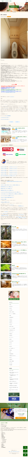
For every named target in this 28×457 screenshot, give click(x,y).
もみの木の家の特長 (4, 439)
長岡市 (10, 429)
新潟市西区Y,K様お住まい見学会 (10, 92)
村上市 (25, 429)
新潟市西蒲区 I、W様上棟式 (10, 88)
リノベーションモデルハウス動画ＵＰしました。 (7, 195)
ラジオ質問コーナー (12, 348)
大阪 (11, 451)
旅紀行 (11, 339)
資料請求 (2, 446)
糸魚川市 (8, 430)
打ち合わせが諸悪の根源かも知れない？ (14, 387)
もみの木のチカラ (4, 440)
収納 (10, 304)
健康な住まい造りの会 (12, 355)
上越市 (13, 429)
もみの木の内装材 (4, 441)
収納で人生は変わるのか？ (13, 381)
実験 (10, 315)
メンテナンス (9, 16)
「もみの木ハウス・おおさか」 (13, 168)
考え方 (11, 357)
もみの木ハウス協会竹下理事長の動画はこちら (7, 197)
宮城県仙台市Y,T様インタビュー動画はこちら (7, 190)
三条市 (16, 429)
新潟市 (6, 429)
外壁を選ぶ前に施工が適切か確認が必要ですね (14, 379)
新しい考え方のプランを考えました (14, 390)
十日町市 (5, 430)
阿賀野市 (11, 430)
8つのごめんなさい (3, 442)
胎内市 (15, 429)
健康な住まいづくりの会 (4, 215)
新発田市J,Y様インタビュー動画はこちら (6, 188)
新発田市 (20, 429)
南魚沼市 (3, 430)
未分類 (11, 308)
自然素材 (11, 364)
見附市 (12, 430)
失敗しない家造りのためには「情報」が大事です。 (14, 372)
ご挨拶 (11, 324)
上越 (18, 451)
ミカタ (15, 453)
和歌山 (15, 451)
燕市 (23, 429)
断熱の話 (11, 333)
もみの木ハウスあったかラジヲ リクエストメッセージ (14, 181)
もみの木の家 (2, 438)
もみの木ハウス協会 (3, 168)
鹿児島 (9, 451)
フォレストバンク (5, 213)
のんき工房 (6, 211)
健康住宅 (11, 359)
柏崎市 (22, 429)
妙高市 (12, 429)
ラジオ (11, 344)
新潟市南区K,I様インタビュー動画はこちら (7, 186)
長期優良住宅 (11, 317)
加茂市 (18, 429)
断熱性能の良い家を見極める (13, 385)
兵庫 (13, 451)
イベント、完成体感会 (12, 313)
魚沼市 (5, 429)
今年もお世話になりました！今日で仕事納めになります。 (14, 375)
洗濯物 (11, 350)
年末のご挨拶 (11, 370)
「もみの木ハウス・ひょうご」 (13, 170)
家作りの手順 (11, 326)
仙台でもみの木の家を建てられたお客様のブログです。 (8, 175)
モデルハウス (25, 451)
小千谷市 (8, 429)
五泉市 (6, 430)
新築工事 (11, 335)
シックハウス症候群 (12, 328)
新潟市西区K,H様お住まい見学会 (10, 90)
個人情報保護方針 (3, 447)
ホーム (2, 431)
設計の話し (11, 306)
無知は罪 (11, 377)
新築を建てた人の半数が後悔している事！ (14, 383)
